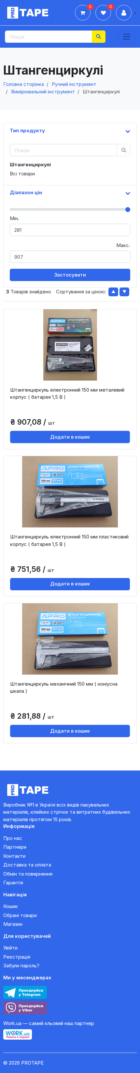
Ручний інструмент (74, 84)
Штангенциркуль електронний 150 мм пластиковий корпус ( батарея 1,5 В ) (69, 540)
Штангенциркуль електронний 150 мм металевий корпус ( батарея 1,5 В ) (67, 393)
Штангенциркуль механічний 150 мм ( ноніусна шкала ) (64, 687)
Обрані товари (20, 915)
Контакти (14, 856)
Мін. (14, 218)
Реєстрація (16, 957)
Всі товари (22, 174)
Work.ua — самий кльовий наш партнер (48, 1023)
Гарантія (13, 882)
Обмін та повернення (27, 874)
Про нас (12, 838)
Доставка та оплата (27, 865)
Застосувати (70, 275)
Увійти (10, 948)
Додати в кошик (70, 437)
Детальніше (72, 375)
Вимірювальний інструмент (43, 91)
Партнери (14, 847)
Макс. (123, 245)
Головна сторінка (23, 84)
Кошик (10, 906)
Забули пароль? (21, 965)
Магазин (12, 924)
